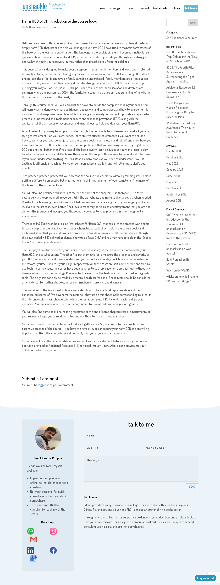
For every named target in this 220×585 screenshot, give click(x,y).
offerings (114, 8)
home (102, 8)
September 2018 (176, 194)
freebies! (144, 8)
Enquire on (204, 578)
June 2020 (173, 176)
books (131, 8)
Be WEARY (184, 270)
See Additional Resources (33, 27)
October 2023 (174, 157)
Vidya (169, 270)
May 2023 (172, 163)
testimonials (160, 8)
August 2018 (174, 200)
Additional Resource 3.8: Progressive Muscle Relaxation (181, 92)
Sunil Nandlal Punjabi (48, 458)
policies (176, 8)
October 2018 (174, 188)
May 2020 (172, 182)
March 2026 (173, 151)
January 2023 (174, 170)
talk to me (191, 8)
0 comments (53, 27)
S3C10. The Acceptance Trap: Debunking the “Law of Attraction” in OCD (181, 56)
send (192, 486)
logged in (43, 385)
